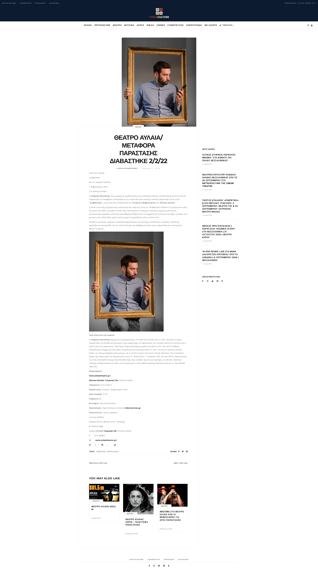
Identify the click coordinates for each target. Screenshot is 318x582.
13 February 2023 (166, 529)
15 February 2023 (131, 534)
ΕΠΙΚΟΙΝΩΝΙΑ (40, 3)
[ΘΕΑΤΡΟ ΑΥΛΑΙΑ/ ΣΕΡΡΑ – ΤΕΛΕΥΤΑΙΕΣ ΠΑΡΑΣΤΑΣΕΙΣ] (138, 499)
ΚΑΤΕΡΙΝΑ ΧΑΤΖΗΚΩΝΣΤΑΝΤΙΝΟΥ (128, 168)
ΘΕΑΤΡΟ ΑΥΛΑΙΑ (113, 452)
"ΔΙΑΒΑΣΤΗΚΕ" (101, 452)
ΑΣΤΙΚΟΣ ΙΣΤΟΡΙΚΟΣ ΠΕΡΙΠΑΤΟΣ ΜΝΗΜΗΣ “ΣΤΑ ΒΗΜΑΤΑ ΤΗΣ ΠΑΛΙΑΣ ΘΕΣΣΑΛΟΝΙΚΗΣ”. (219, 158)
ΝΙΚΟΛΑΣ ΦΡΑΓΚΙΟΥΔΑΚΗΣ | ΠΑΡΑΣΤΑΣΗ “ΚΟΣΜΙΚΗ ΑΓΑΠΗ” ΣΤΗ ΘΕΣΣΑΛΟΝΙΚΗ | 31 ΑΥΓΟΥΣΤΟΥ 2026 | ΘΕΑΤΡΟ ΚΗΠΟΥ (218, 232)
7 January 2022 (146, 168)
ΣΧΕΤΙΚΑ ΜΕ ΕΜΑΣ (9, 3)
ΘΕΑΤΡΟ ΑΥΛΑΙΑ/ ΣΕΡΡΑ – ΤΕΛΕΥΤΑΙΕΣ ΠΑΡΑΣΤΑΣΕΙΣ (136, 522)
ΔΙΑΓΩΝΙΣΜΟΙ (54, 3)
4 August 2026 (207, 164)
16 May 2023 (95, 518)
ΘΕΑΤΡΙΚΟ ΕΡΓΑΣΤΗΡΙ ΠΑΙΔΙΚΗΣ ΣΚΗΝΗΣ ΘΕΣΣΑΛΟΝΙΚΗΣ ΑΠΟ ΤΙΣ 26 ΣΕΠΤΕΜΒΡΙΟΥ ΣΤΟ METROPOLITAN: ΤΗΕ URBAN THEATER (220, 180)
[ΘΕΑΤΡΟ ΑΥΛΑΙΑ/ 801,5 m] (104, 493)
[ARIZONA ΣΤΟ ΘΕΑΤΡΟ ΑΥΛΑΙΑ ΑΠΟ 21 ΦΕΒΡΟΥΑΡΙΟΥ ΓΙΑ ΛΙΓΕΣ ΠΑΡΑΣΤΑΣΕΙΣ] (172, 495)
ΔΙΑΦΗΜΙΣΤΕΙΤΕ (26, 3)
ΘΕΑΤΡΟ (138, 127)
